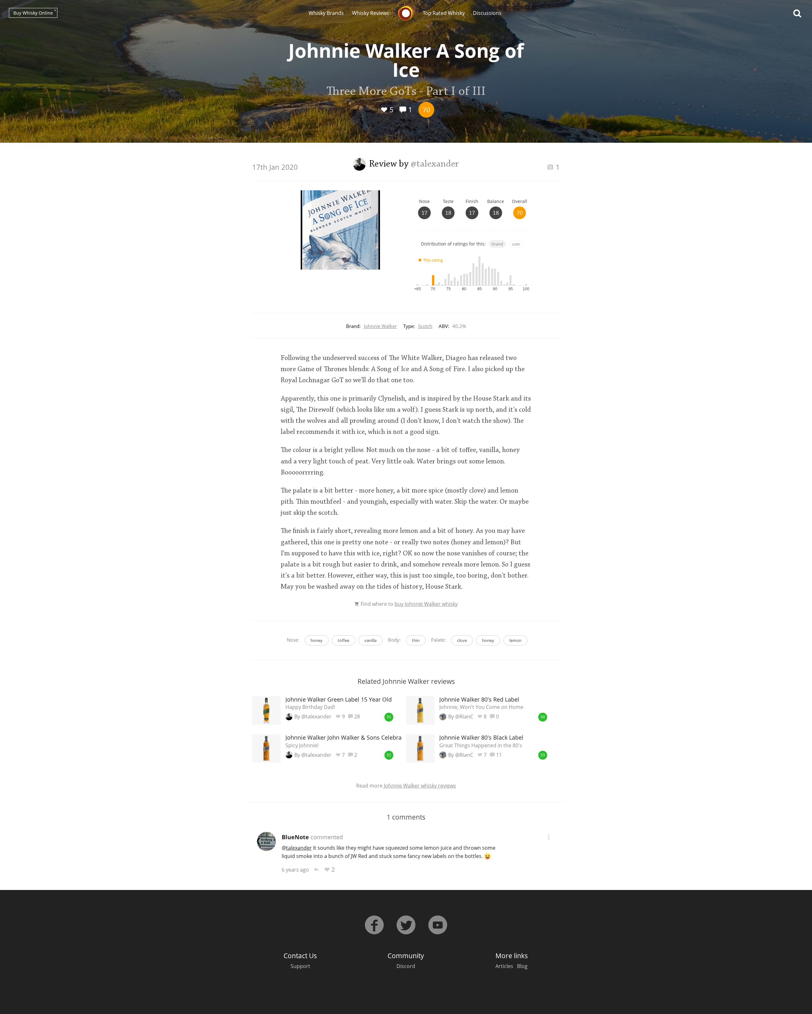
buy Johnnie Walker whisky (426, 603)
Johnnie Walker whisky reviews (420, 785)
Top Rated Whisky (444, 13)
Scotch (425, 326)
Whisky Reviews (370, 13)
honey (317, 640)
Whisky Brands (326, 13)
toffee (343, 640)
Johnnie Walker (380, 326)
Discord (405, 966)
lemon (515, 640)
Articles (504, 966)
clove (462, 640)
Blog (522, 966)
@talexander (435, 164)
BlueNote (295, 837)
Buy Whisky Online (33, 13)
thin (416, 640)
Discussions (487, 13)
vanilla (370, 640)
